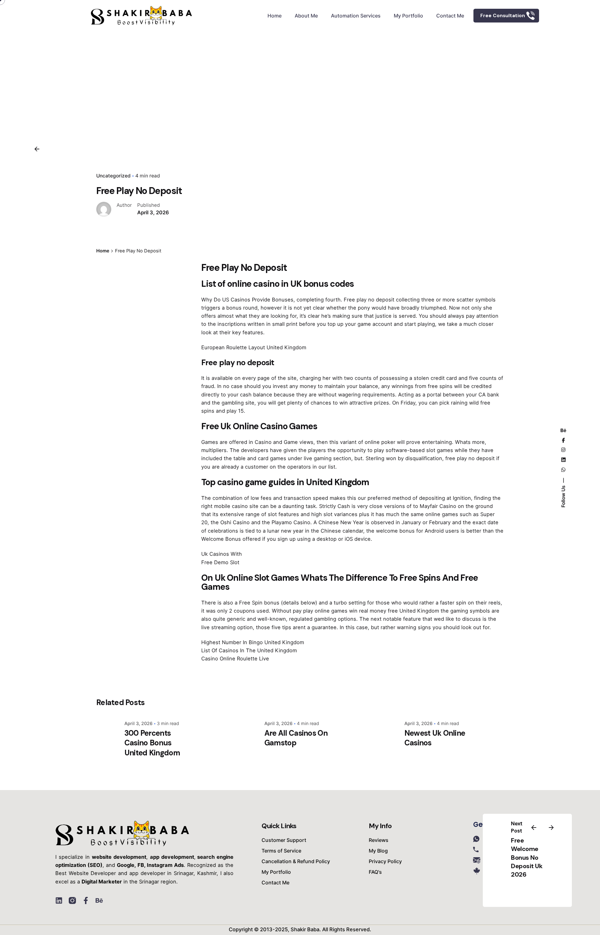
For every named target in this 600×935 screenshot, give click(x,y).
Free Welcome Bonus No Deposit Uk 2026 (526, 857)
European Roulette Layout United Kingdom (253, 347)
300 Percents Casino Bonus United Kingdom (152, 742)
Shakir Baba (305, 929)
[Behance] (99, 900)
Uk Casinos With (221, 554)
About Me (306, 15)
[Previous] (533, 827)
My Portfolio (408, 15)
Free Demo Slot (220, 562)
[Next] (551, 827)
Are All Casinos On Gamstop (296, 738)
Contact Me (450, 15)
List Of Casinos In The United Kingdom (249, 650)
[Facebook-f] (85, 900)
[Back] (37, 149)
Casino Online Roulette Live (235, 658)
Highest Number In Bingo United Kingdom (252, 642)
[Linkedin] (58, 900)
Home (275, 15)
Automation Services (356, 15)
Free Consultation (502, 15)
